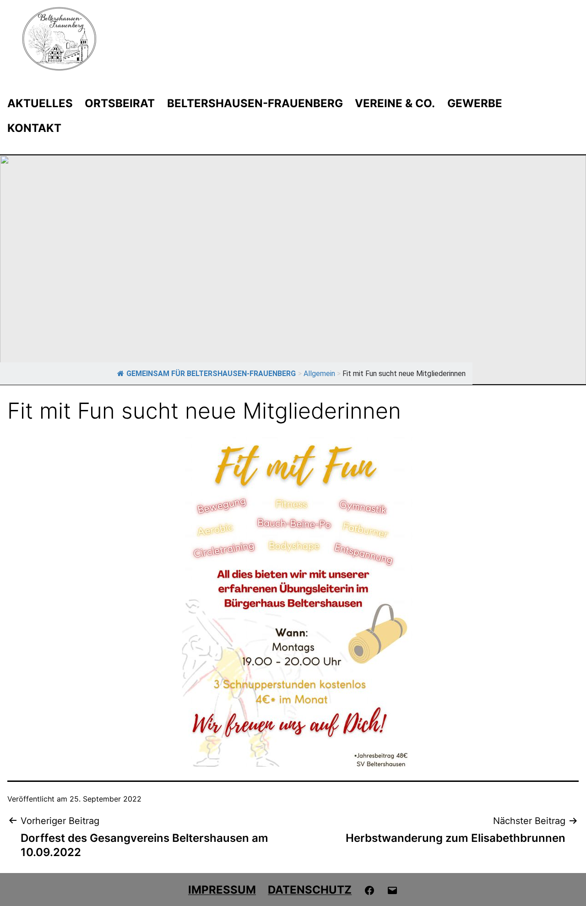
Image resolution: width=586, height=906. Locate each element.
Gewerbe (474, 103)
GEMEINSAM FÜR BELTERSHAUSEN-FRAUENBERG (211, 373)
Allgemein (319, 373)
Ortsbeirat (120, 103)
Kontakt (34, 128)
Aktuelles (40, 103)
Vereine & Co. (395, 103)
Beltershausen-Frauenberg (255, 103)
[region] (293, 269)
